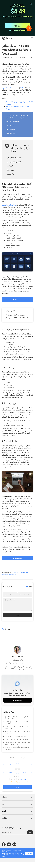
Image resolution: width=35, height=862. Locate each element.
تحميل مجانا (18, 299)
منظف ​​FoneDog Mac (9, 205)
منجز (17, 787)
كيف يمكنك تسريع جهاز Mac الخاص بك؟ (16, 736)
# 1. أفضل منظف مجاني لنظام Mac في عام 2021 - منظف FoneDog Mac (17, 117)
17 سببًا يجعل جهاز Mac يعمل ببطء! (15, 315)
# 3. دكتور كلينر (10, 125)
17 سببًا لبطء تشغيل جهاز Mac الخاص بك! (16, 739)
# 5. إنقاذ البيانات (10, 133)
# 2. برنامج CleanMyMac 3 (13, 121)
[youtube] (14, 844)
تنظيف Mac (7, 572)
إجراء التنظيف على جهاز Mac (12, 88)
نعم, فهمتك (29, 853)
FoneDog (10, 38)
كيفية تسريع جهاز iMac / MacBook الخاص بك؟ (17, 319)
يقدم (17, 615)
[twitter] (9, 844)
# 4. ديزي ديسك (10, 129)
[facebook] (4, 844)
